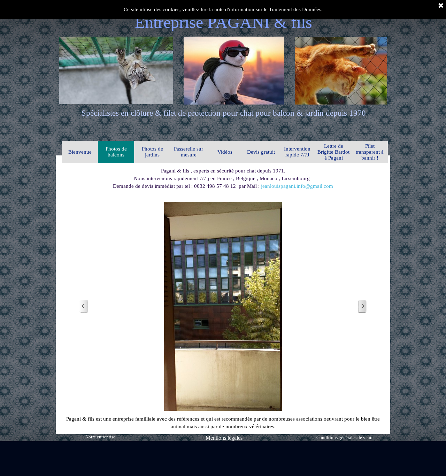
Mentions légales (224, 438)
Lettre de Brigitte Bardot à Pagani (333, 152)
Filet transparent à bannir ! (370, 152)
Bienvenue (80, 152)
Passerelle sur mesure (188, 152)
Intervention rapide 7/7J (297, 152)
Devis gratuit (261, 152)
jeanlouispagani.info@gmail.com (297, 186)
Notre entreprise (100, 436)
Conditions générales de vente (345, 437)
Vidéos (224, 152)
